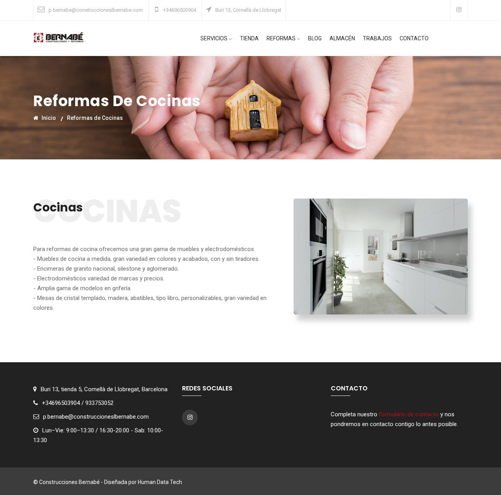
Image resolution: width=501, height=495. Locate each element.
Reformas (281, 38)
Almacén (342, 38)
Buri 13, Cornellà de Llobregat (248, 10)
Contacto (414, 38)
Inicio (48, 117)
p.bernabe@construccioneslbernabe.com (96, 10)
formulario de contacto (409, 414)
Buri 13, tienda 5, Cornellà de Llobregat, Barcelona (104, 389)
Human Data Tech (160, 482)
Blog (315, 38)
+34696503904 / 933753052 (78, 402)
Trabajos (377, 38)
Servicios (213, 38)
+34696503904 (179, 10)
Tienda (249, 38)
